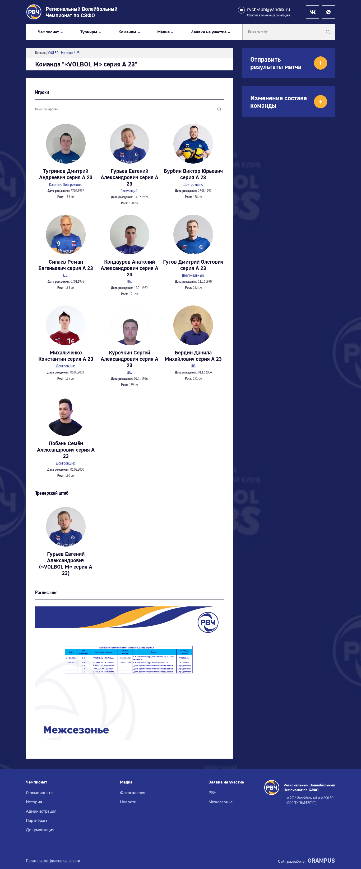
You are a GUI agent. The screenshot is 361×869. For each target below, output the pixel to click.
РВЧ (212, 792)
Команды (127, 31)
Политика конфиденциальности (53, 860)
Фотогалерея (132, 792)
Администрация (41, 811)
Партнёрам (36, 820)
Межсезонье (221, 801)
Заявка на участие (208, 31)
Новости (128, 801)
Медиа (163, 31)
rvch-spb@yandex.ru (268, 9)
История (34, 801)
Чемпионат (48, 31)
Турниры (88, 31)
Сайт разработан (306, 860)
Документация (40, 829)
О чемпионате (39, 792)
